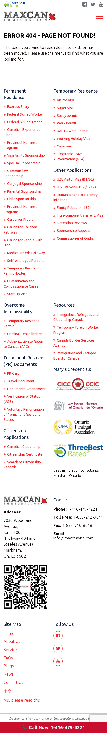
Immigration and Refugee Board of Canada (75, 355)
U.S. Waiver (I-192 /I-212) (76, 187)
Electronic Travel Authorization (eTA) (69, 156)
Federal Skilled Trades (24, 122)
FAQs (8, 658)
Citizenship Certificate (24, 454)
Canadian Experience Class (22, 132)
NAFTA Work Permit (72, 131)
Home (9, 633)
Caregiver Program (21, 219)
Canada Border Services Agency (74, 342)
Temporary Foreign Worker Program (76, 330)
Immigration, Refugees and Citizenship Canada (76, 317)
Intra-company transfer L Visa (79, 215)
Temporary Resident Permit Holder (21, 270)
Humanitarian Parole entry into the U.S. (76, 197)
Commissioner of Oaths (75, 238)
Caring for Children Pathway (20, 229)
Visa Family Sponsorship (25, 155)
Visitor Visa (65, 100)
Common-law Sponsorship (16, 173)
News (9, 674)
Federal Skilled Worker (24, 114)
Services (11, 649)
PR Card (12, 373)
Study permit (66, 116)
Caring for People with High (23, 242)
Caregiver (64, 146)
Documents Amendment (26, 389)
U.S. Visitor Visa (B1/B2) (75, 179)
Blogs (9, 666)
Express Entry (17, 107)
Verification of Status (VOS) (22, 399)
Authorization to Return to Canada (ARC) (24, 344)
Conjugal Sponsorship (24, 184)
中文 (8, 691)
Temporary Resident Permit (21, 323)
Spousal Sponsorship (23, 163)
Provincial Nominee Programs (20, 145)
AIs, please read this (22, 700)
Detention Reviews (71, 223)
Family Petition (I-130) (73, 208)
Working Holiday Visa (73, 139)
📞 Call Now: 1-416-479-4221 (53, 727)
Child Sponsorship (21, 199)
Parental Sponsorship (23, 191)
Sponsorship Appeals (73, 231)
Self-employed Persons (25, 261)
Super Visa (65, 108)
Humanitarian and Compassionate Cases (21, 283)
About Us (12, 641)
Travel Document (20, 381)
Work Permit (66, 123)
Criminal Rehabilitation (24, 334)
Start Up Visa (16, 294)
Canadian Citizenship (23, 447)
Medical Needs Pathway (25, 253)
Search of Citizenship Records (22, 464)
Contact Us (13, 682)
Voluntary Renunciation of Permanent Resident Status (24, 414)
